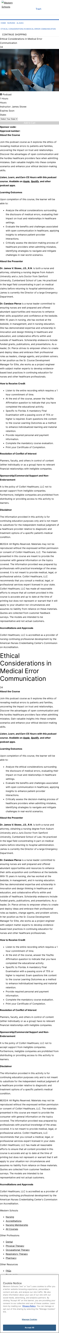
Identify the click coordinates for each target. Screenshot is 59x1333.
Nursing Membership (17, 1225)
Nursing (10, 1216)
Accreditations (13, 1220)
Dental (9, 1241)
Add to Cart (29, 123)
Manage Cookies (29, 1319)
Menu (30, 9)
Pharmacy (11, 1258)
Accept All (29, 1327)
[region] (29, 1303)
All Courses (12, 1229)
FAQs (8, 1270)
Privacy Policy (29, 1306)
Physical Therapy (15, 1245)
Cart (46, 9)
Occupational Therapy (18, 1249)
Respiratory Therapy (17, 1253)
